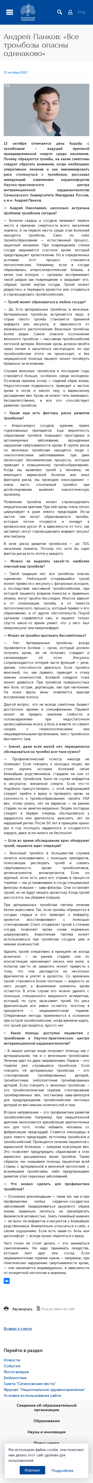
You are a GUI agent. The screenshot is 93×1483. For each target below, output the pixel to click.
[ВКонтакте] (7, 1281)
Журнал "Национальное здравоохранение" (45, 1389)
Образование (46, 1421)
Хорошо (32, 1470)
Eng (82, 11)
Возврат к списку (18, 1329)
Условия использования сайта (32, 1395)
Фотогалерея (16, 1372)
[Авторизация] (73, 12)
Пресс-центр (46, 1443)
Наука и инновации (47, 1432)
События (12, 1366)
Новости (12, 1360)
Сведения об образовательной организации (47, 1407)
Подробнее (62, 1470)
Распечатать (22, 1309)
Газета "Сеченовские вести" (30, 1384)
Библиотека (15, 1378)
